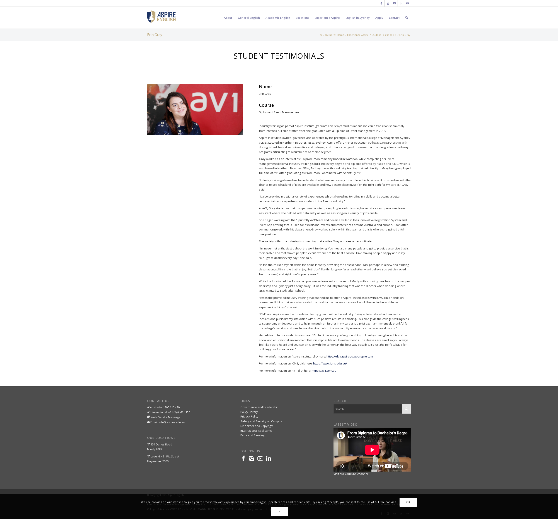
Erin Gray (154, 34)
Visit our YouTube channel (350, 474)
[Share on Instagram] (253, 458)
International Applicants (256, 431)
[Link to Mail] (407, 3)
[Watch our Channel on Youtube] (261, 458)
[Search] (406, 18)
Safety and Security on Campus (261, 421)
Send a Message (169, 417)
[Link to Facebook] (381, 3)
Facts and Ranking (252, 435)
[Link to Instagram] (388, 3)
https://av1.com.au (324, 371)
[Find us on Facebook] (244, 458)
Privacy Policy (249, 416)
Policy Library (249, 412)
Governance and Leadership (259, 407)
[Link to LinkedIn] (401, 3)
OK (408, 502)
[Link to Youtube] (394, 3)
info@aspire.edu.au (172, 422)
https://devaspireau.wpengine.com (350, 356)
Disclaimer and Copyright (256, 426)
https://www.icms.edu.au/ (330, 363)
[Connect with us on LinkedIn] (270, 458)
